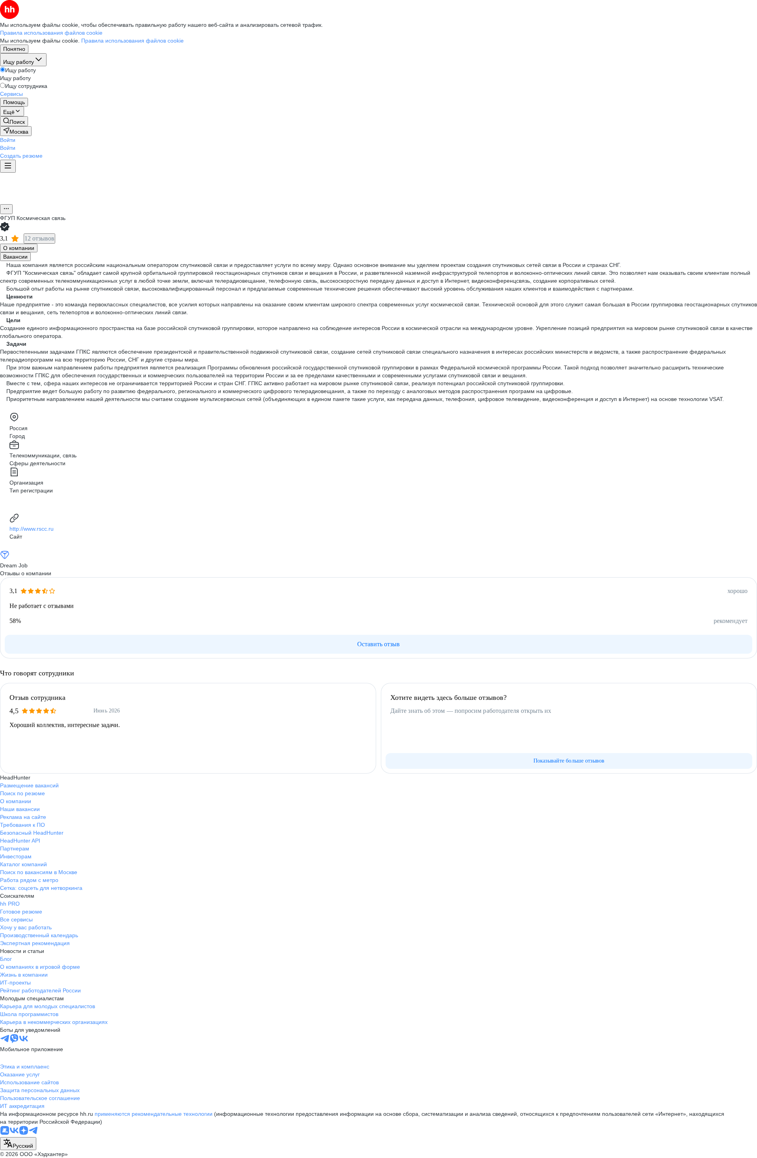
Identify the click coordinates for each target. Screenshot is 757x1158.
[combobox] (18, 1143)
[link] (14, 121)
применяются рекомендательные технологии (154, 1114)
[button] (7, 140)
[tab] (18, 248)
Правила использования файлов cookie (132, 40)
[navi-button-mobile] (8, 166)
